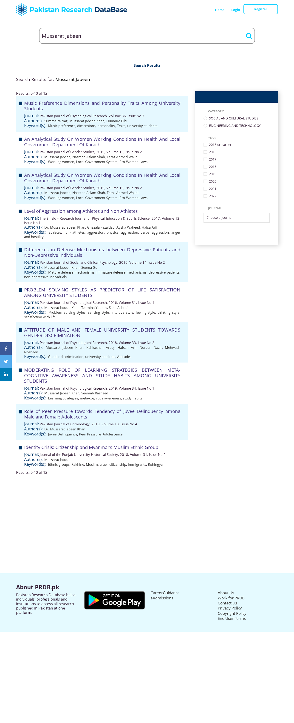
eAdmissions (161, 598)
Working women (61, 161)
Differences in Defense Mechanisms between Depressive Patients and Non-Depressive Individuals (102, 252)
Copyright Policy (232, 613)
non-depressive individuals (45, 276)
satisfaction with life (40, 317)
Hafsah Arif (127, 347)
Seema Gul (89, 267)
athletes (55, 232)
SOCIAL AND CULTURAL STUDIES (233, 118)
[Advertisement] (147, 507)
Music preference (61, 125)
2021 (212, 189)
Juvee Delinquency (62, 434)
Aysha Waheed (128, 227)
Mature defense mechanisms (71, 272)
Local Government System (97, 161)
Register (260, 9)
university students (142, 125)
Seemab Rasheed (94, 393)
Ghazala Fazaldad (101, 227)
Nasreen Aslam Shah (88, 157)
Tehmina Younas (94, 307)
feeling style (145, 312)
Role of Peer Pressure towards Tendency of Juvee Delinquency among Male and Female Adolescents (102, 414)
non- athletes (74, 232)
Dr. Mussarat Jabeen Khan (64, 227)
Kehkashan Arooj (100, 347)
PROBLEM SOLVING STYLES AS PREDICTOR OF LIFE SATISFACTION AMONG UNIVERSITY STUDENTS (102, 292)
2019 (212, 174)
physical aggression (122, 232)
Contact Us (227, 603)
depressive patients (164, 272)
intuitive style (122, 312)
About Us (226, 592)
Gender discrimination (65, 356)
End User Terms (232, 618)
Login (235, 10)
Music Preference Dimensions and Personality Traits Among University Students (102, 106)
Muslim (92, 464)
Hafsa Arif (149, 227)
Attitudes (124, 356)
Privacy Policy (230, 608)
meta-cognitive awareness (100, 398)
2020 (212, 181)
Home (219, 10)
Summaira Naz (56, 121)
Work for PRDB (231, 598)
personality (106, 125)
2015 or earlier (220, 145)
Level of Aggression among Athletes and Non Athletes (81, 211)
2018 (212, 167)
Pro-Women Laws (133, 161)
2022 (212, 196)
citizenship (117, 464)
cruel (103, 464)
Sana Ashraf (118, 307)
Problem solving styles (67, 312)
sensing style (98, 312)
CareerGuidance (165, 592)
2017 (212, 159)
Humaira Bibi (116, 121)
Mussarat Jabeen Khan (87, 121)
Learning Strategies (63, 398)
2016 (212, 152)
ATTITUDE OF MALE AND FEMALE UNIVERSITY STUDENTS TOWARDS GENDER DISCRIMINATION (102, 332)
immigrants (137, 464)
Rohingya (155, 464)
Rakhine (77, 464)
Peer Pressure (90, 434)
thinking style (168, 312)
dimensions (86, 125)
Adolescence (112, 434)
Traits (121, 125)
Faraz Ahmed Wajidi (123, 157)
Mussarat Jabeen (57, 157)
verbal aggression (155, 232)
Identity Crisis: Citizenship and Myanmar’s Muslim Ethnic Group (91, 447)
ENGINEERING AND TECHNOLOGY (235, 126)
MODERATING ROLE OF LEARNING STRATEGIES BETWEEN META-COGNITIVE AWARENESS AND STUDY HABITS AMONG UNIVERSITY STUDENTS (102, 375)
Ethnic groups (59, 464)
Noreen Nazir (151, 347)
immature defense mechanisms (121, 272)
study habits (132, 398)
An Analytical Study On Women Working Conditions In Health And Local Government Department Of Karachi (102, 142)
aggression (95, 232)
